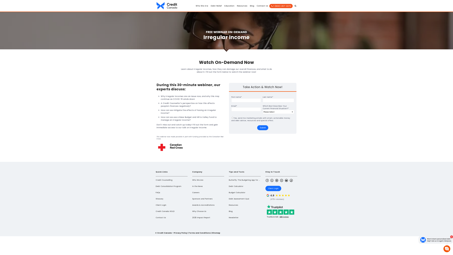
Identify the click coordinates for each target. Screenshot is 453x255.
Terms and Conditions (199, 233)
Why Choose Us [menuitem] (199, 211)
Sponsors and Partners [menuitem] (202, 199)
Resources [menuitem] (242, 5)
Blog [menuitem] (252, 5)
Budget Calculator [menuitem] (237, 192)
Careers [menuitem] (195, 192)
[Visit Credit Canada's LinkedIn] (277, 180)
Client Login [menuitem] (161, 205)
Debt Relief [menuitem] (216, 5)
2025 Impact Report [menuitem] (201, 217)
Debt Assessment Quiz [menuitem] (239, 199)
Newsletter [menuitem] (234, 217)
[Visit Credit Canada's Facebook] (267, 180)
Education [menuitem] (229, 5)
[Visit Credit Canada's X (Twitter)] (272, 180)
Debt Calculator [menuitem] (236, 186)
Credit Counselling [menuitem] (164, 180)
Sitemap (216, 233)
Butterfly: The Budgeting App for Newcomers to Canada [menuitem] (245, 180)
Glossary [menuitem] (159, 199)
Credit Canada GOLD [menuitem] (165, 211)
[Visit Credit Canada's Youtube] (286, 180)
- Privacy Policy (179, 233)
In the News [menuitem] (197, 186)
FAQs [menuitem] (158, 192)
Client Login (273, 188)
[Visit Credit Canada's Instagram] (281, 180)
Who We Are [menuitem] (202, 5)
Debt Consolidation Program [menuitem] (168, 186)
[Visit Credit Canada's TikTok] (291, 180)
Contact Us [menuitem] (262, 5)
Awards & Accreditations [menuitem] (203, 205)
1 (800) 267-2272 (282, 6)
